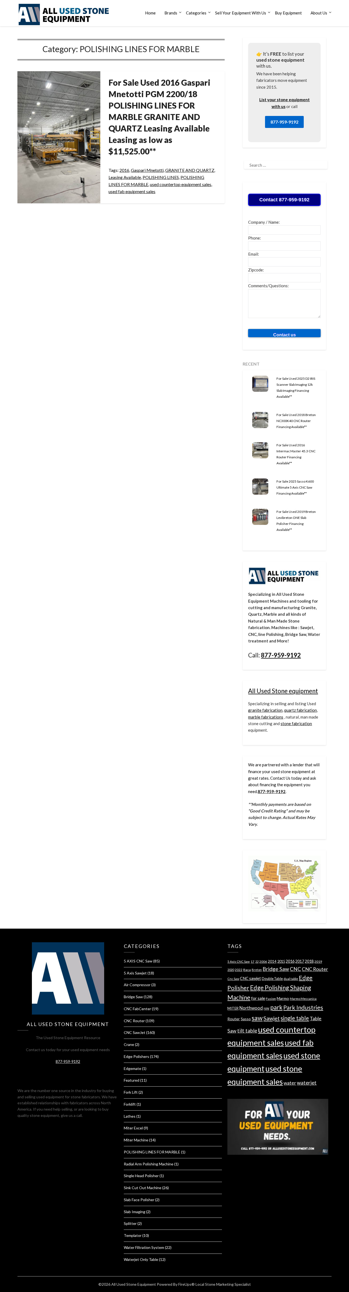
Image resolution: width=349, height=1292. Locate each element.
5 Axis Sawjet (135, 973)
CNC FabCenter (137, 1008)
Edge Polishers (136, 1056)
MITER (233, 1008)
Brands (170, 12)
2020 (230, 969)
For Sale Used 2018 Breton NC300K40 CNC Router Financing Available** (296, 421)
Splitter (130, 1223)
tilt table (247, 1031)
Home (150, 12)
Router (233, 1018)
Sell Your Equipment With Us (240, 12)
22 (256, 961)
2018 (309, 961)
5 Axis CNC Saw (238, 961)
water (290, 1083)
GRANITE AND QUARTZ (189, 170)
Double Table (272, 978)
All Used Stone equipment (283, 691)
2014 (272, 961)
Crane (129, 1044)
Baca (247, 970)
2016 (124, 170)
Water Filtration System (144, 1247)
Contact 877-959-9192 (284, 199)
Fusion (271, 999)
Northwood (251, 1007)
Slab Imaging (134, 1211)
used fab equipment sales (132, 191)
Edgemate (132, 1068)
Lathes (130, 1116)
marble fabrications (265, 716)
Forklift (130, 1104)
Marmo (283, 998)
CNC (295, 969)
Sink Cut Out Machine (142, 1187)
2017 (299, 961)
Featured (131, 1080)
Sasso (246, 1018)
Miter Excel (133, 1128)
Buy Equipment (288, 12)
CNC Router (134, 1020)
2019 (318, 961)
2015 (281, 961)
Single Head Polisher (141, 1175)
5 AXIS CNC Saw (138, 961)
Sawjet (271, 1018)
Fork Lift (131, 1092)
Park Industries (303, 1007)
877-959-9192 (284, 121)
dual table (291, 979)
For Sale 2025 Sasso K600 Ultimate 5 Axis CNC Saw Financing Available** (295, 487)
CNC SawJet (134, 1032)
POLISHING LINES (161, 177)
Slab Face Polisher (139, 1199)
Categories (196, 12)
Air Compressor (137, 984)
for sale (258, 998)
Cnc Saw (233, 978)
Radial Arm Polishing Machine (148, 1164)
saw (257, 1018)
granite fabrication (265, 710)
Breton (257, 969)
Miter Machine (136, 1140)
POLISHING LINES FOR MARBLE (152, 1152)
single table (295, 1018)
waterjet (307, 1082)
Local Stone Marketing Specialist (223, 1284)
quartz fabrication (300, 710)
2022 (238, 969)
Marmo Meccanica (303, 999)
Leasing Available (125, 177)
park (276, 1007)
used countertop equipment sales (180, 184)
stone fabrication (296, 723)
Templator (133, 1235)
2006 (263, 961)
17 (252, 961)
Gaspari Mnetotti (147, 170)
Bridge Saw (133, 996)
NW (266, 1008)
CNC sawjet (250, 978)
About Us (319, 12)
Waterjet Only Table (141, 1259)
